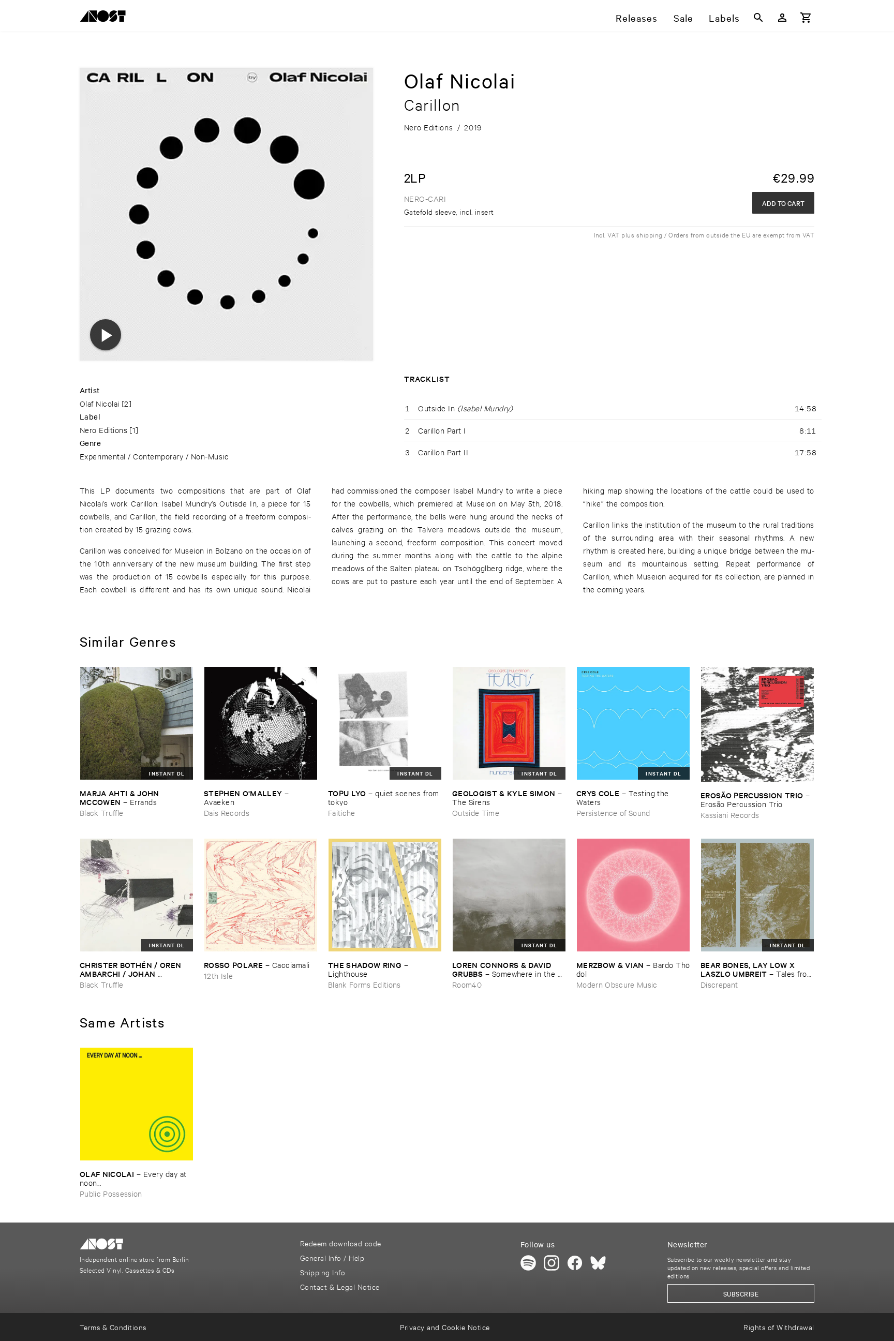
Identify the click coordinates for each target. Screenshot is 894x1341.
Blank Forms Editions (364, 984)
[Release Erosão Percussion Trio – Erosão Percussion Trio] (757, 724)
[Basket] (806, 17)
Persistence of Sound (613, 812)
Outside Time (475, 812)
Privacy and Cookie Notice (444, 1327)
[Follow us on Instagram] (551, 1263)
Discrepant (719, 984)
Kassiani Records (730, 815)
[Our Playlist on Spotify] (528, 1263)
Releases (637, 17)
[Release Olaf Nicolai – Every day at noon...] (136, 1104)
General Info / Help (332, 1257)
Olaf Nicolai (100, 403)
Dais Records (226, 812)
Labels (724, 17)
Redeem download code (340, 1243)
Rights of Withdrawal (778, 1327)
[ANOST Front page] (105, 18)
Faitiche (341, 812)
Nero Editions (103, 430)
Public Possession (111, 1193)
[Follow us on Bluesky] (598, 1263)
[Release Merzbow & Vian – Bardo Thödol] (633, 895)
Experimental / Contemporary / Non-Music (154, 456)
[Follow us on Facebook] (575, 1263)
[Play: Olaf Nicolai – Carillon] (105, 334)
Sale (683, 17)
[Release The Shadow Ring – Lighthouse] (385, 895)
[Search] (758, 17)
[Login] (782, 17)
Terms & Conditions (113, 1327)
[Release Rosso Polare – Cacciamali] (261, 895)
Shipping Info (322, 1272)
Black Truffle (101, 812)
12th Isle (218, 975)
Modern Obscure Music (617, 984)
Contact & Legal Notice (340, 1286)
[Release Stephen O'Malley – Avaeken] (261, 723)
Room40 (467, 984)
